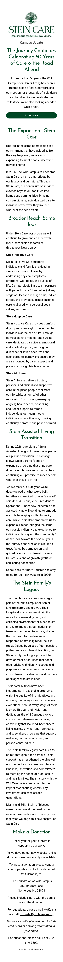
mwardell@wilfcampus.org (37, 914)
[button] (31, 115)
